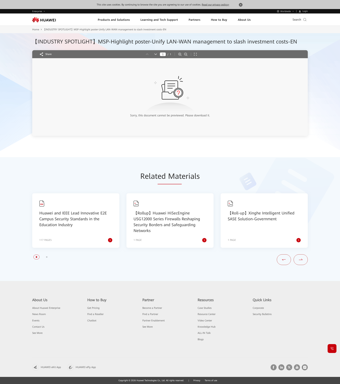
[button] (36, 257)
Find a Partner (150, 314)
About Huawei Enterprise (46, 307)
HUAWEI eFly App (86, 367)
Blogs (201, 339)
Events (35, 320)
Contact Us (38, 326)
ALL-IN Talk (204, 332)
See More (37, 332)
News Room (39, 314)
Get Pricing (93, 307)
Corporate (258, 307)
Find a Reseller (95, 314)
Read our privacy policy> (215, 4)
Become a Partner (152, 307)
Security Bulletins (262, 314)
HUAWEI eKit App (51, 367)
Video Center (205, 320)
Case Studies (205, 307)
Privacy (196, 380)
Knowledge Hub (207, 326)
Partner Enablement (153, 320)
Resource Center (207, 314)
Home (35, 29)
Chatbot (91, 320)
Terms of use (211, 380)
